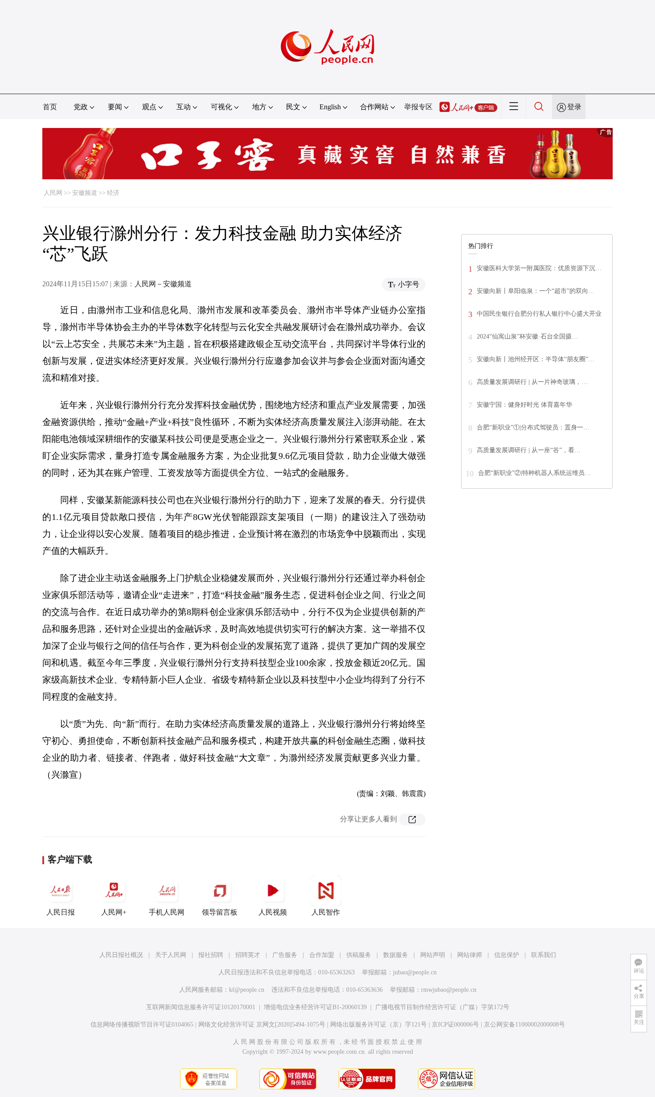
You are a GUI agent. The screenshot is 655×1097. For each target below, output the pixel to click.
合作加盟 (321, 955)
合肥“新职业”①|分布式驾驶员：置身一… (533, 427)
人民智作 (325, 912)
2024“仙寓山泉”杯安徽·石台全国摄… (527, 336)
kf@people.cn (246, 989)
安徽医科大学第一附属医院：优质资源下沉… (539, 268)
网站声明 (432, 955)
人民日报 (60, 912)
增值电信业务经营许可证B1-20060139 (315, 1007)
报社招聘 (210, 955)
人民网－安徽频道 (163, 284)
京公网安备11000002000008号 (524, 1024)
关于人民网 (170, 955)
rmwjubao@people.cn (448, 989)
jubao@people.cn (415, 972)
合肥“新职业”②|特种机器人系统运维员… (534, 473)
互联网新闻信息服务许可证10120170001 (200, 1007)
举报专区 (418, 107)
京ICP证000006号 (455, 1024)
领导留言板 (219, 912)
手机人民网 (166, 912)
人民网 (53, 193)
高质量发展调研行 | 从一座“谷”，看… (529, 450)
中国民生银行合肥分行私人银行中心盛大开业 (539, 313)
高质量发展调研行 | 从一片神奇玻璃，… (532, 382)
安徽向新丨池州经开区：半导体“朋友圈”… (535, 359)
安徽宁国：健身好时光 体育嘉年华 (524, 404)
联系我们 (543, 955)
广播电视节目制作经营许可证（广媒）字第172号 (442, 1007)
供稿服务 (358, 955)
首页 (50, 107)
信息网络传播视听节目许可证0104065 (141, 1024)
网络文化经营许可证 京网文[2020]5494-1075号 (261, 1024)
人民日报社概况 (121, 955)
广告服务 (284, 955)
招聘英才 (247, 955)
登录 (574, 107)
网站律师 (469, 955)
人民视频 (272, 912)
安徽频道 (84, 193)
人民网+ (114, 912)
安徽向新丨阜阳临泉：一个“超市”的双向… (535, 291)
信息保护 (506, 955)
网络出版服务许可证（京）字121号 (378, 1024)
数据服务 (395, 955)
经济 (113, 193)
